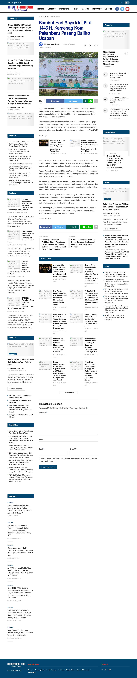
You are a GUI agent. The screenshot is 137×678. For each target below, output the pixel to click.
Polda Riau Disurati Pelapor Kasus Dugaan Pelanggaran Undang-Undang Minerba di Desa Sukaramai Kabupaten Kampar (91, 371)
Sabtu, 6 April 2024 (69, 44)
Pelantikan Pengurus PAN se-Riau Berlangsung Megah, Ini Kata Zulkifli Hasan (116, 207)
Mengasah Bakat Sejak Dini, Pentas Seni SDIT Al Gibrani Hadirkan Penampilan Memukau (21, 462)
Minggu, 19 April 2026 (15, 638)
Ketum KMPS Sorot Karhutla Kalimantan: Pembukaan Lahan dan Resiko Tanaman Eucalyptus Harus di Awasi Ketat (89, 145)
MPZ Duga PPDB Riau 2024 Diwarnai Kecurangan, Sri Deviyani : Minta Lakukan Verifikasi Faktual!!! (118, 87)
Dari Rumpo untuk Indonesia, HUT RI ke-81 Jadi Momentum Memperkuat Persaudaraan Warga (60, 298)
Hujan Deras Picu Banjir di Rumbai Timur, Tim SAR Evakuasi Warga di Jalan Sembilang (20, 632)
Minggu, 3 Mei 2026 (14, 538)
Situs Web (73, 449)
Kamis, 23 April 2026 (14, 600)
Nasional (41, 8)
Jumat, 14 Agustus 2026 (15, 212)
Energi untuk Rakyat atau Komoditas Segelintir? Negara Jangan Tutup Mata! (19, 151)
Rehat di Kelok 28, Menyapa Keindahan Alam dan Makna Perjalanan (114, 317)
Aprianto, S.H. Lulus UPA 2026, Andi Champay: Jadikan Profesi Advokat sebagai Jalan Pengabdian (57, 145)
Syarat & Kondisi (83, 670)
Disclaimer (31, 672)
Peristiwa (96, 8)
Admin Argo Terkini (53, 44)
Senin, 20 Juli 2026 (14, 39)
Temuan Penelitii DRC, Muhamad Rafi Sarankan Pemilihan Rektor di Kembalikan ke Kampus (91, 320)
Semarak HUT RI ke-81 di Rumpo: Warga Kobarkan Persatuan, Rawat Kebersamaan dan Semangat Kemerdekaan (60, 321)
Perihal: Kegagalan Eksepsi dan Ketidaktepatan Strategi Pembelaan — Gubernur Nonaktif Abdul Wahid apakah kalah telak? (117, 238)
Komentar (43, 412)
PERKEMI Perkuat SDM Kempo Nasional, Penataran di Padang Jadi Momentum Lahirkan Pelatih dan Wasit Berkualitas (21, 478)
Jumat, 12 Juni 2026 (14, 311)
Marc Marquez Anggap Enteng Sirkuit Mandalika (20, 396)
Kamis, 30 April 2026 (110, 215)
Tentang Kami (40, 670)
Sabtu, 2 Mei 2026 (13, 558)
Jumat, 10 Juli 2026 (14, 74)
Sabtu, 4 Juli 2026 (14, 110)
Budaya (10, 522)
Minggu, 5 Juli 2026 (14, 276)
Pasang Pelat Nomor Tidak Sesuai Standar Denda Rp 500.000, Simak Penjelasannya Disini (20, 408)
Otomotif (12, 354)
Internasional (64, 8)
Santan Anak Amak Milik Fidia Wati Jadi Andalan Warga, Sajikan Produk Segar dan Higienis (20, 144)
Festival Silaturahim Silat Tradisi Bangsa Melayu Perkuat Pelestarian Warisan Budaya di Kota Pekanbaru (19, 99)
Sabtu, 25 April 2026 (14, 578)
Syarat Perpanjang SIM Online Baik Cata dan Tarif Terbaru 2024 (20, 362)
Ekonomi (85, 8)
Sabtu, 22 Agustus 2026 (58, 153)
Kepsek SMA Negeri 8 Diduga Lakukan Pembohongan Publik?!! (119, 100)
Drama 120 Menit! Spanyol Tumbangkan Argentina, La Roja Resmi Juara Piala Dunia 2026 (20, 28)
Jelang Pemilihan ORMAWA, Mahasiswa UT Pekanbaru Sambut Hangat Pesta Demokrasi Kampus (21, 469)
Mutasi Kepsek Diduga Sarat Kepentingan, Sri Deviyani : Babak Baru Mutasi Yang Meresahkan (111, 57)
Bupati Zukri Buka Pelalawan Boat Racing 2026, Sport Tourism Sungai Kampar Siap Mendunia (20, 64)
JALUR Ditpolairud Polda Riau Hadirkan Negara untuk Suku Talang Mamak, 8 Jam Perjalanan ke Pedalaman (20, 571)
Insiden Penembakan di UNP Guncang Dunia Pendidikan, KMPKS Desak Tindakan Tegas (21, 447)
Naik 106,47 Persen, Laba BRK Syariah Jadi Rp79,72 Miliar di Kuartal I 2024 (19, 175)
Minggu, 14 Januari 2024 (16, 371)
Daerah (51, 8)
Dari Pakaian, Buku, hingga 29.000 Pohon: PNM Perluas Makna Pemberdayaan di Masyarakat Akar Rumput (21, 439)
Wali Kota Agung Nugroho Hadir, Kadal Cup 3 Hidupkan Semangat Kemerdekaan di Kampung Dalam (91, 345)
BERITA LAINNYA (68, 393)
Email (41, 449)
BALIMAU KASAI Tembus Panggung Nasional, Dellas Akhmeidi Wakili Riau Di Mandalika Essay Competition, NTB (19, 530)
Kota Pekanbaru (55, 16)
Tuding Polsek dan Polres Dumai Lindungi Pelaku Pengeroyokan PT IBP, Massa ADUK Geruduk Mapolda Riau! (91, 298)
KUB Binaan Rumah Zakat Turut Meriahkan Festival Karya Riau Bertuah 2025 (20, 158)
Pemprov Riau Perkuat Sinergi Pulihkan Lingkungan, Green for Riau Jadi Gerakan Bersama (59, 345)
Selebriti (108, 8)
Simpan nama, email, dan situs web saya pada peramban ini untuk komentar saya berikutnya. (69, 460)
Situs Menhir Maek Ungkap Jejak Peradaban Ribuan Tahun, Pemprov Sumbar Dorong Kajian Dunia (21, 455)
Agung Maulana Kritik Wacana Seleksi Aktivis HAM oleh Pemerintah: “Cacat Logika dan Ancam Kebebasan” (19, 509)
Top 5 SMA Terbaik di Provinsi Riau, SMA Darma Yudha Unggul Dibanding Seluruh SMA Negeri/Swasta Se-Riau (119, 112)
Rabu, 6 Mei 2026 (13, 516)
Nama (41, 439)
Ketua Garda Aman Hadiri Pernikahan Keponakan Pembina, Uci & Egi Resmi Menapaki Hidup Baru (20, 551)
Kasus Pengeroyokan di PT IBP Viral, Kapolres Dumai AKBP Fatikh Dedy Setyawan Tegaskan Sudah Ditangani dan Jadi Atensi (59, 371)
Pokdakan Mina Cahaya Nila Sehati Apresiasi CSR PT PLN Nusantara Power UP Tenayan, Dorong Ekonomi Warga (19, 614)
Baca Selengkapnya (16, 389)
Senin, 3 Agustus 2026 (15, 245)
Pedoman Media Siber (67, 670)
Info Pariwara (52, 670)
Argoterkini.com (17, 670)
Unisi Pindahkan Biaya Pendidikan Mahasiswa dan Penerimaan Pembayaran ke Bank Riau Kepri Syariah (20, 167)
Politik (75, 8)
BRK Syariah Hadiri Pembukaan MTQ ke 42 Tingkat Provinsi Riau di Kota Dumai (21, 182)
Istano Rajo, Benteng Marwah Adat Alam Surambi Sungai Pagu (21, 432)
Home (40, 16)
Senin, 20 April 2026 (14, 620)
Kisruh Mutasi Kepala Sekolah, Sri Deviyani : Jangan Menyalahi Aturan (119, 75)
